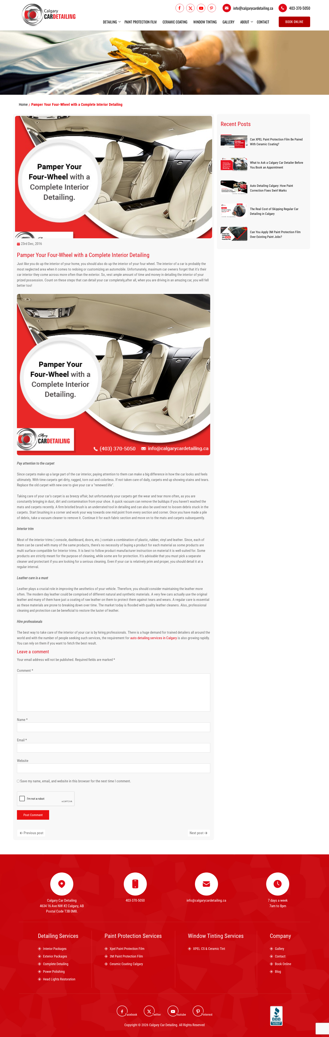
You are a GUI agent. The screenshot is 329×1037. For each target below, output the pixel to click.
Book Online (294, 21)
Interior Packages (54, 949)
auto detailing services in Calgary (153, 638)
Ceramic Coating (175, 21)
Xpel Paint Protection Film (127, 949)
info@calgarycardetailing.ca (253, 8)
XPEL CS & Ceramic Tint (209, 949)
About (244, 21)
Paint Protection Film (141, 21)
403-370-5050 (299, 8)
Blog (278, 972)
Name (22, 720)
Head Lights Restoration (59, 979)
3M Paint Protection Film (126, 956)
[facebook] (180, 8)
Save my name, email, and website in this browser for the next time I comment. (75, 781)
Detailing (110, 21)
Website (22, 760)
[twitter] (190, 8)
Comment (25, 670)
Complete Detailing (55, 964)
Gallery (228, 21)
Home (23, 104)
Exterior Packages (55, 956)
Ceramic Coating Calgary (126, 964)
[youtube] (201, 8)
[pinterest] (212, 8)
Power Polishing (54, 972)
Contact (263, 21)
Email (22, 740)
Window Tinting (205, 21)
